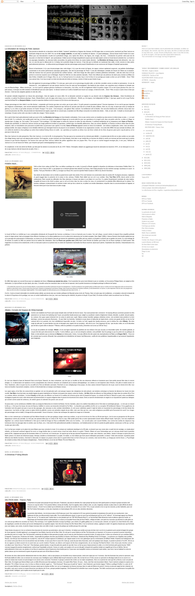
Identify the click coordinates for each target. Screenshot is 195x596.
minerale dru (146, 98)
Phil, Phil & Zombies (148, 228)
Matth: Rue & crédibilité (149, 233)
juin (147, 144)
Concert (14, 576)
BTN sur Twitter (146, 199)
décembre (149, 114)
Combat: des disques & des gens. (152, 240)
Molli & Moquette (147, 216)
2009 (145, 165)
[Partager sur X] (50, 153)
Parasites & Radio (147, 219)
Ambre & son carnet (148, 221)
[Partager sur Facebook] (52, 153)
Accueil (69, 582)
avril (147, 149)
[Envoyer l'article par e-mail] (43, 152)
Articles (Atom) (17, 586)
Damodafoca (146, 93)
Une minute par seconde (149, 235)
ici (38, 149)
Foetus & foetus (146, 230)
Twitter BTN (145, 177)
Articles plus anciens (128, 582)
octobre (148, 133)
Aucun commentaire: (38, 298)
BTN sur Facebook (147, 203)
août (147, 138)
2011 (145, 160)
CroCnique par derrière (148, 226)
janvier (148, 154)
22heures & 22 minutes (148, 223)
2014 (145, 109)
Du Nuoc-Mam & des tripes (150, 244)
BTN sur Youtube (147, 201)
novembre (149, 130)
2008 (145, 168)
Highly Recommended (19, 301)
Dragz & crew (146, 251)
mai (147, 146)
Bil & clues (145, 237)
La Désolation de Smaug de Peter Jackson (22, 49)
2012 (145, 157)
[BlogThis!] (48, 153)
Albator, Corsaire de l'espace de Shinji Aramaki (24, 310)
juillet (147, 141)
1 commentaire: (36, 152)
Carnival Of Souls (147, 91)
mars (147, 152)
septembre (149, 136)
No (143, 254)
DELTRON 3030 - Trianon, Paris (18, 500)
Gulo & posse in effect (148, 214)
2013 (145, 112)
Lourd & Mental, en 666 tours (150, 242)
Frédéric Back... (11, 164)
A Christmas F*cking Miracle (16, 455)
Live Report (22, 576)
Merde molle (16, 154)
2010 (145, 163)
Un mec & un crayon (148, 247)
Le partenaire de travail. (149, 212)
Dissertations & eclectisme (150, 249)
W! (143, 256)
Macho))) (145, 96)
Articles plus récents (11, 582)
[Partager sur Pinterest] (54, 153)
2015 (145, 107)
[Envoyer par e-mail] (46, 153)
